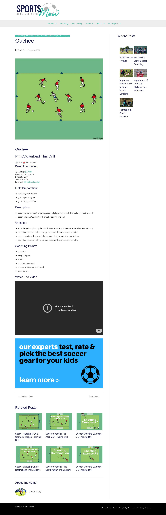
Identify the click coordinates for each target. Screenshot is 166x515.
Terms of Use (132, 508)
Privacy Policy (123, 508)
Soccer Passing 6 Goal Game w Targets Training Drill (28, 437)
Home (103, 508)
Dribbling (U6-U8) (32, 36)
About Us (109, 508)
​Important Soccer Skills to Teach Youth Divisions (126, 87)
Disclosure (148, 508)
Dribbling (20, 36)
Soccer (66, 36)
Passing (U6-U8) (55, 36)
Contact (115, 508)
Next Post (94, 397)
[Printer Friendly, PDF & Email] (26, 162)
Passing (44, 36)
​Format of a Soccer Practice (125, 113)
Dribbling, (28, 182)
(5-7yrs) (28, 172)
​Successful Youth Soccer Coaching (140, 60)
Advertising (140, 508)
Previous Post (25, 397)
